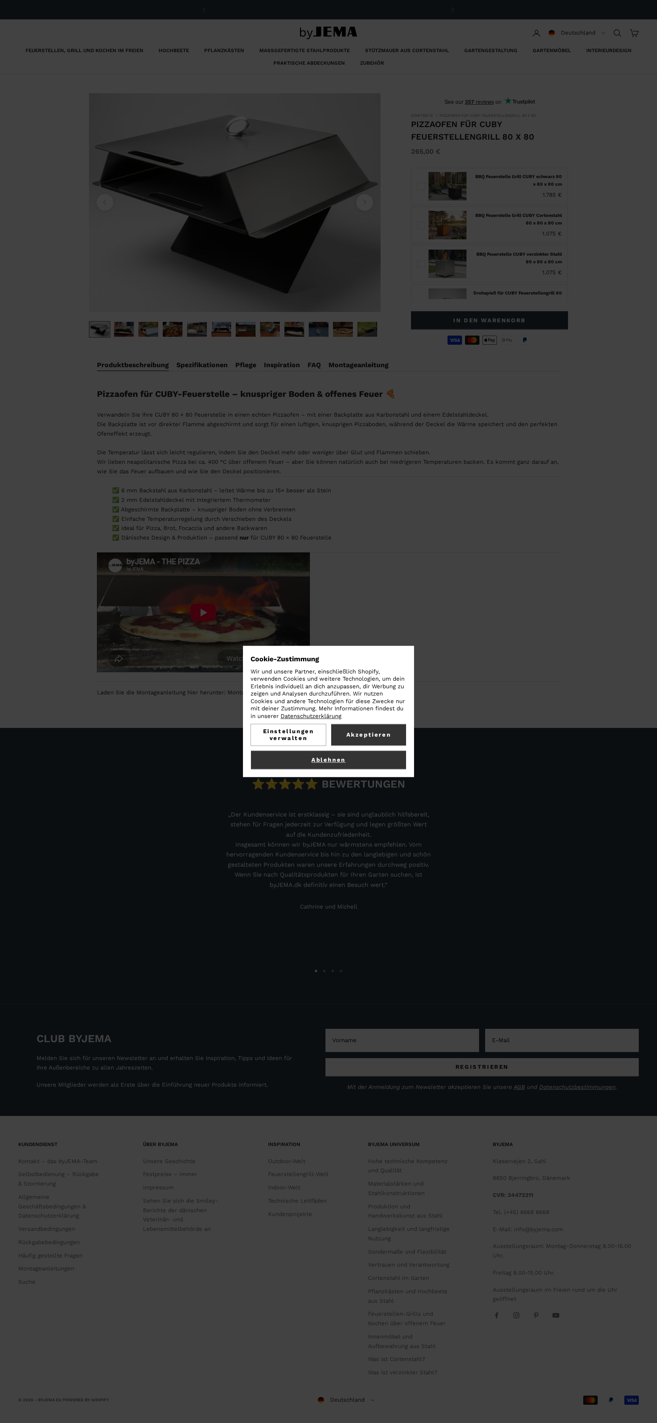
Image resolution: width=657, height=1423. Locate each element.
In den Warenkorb (489, 320)
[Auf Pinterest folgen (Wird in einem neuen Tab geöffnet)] (536, 1315)
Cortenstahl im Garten (398, 1278)
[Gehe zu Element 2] (124, 329)
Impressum (158, 1187)
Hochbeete (174, 50)
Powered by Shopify (86, 1400)
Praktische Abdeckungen (309, 63)
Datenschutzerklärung (311, 716)
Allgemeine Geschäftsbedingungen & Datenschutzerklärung (52, 1206)
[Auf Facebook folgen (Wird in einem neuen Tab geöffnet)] (496, 1315)
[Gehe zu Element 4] (172, 329)
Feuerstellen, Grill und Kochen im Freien (84, 50)
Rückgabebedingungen (49, 1242)
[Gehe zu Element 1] (99, 329)
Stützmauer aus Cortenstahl (407, 50)
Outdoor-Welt (286, 1161)
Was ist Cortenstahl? (396, 1359)
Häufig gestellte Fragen (50, 1255)
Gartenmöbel (552, 50)
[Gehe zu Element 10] (318, 329)
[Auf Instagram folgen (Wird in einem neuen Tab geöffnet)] (516, 1315)
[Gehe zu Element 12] (367, 329)
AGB (519, 1087)
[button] (577, 33)
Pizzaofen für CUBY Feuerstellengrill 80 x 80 (488, 115)
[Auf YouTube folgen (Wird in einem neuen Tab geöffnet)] (556, 1315)
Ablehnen (328, 760)
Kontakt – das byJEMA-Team (57, 1161)
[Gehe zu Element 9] (294, 329)
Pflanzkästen (224, 50)
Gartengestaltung (490, 50)
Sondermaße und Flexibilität (407, 1251)
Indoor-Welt (284, 1187)
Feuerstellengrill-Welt (298, 1174)
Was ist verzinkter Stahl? (402, 1372)
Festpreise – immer (170, 1174)
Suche (26, 1281)
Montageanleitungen (46, 1268)
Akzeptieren (368, 735)
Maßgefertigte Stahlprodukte (304, 50)
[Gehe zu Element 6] (221, 329)
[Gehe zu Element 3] (148, 329)
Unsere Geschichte (169, 1161)
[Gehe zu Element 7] (245, 329)
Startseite (422, 115)
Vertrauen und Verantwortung (408, 1264)
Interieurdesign (609, 50)
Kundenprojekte (290, 1214)
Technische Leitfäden (297, 1200)
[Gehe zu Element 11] (343, 329)
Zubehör (372, 63)
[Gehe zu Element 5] (197, 329)
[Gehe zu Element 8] (270, 329)
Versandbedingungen (46, 1229)
